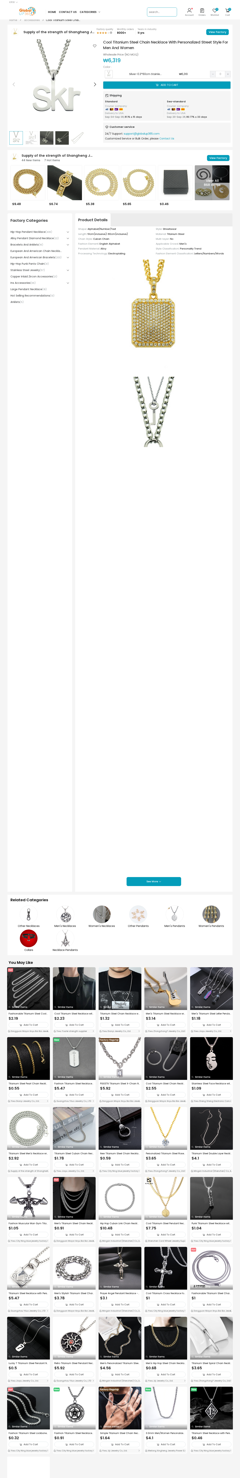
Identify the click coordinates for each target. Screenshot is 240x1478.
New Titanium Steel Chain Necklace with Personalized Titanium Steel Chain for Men (120, 1153)
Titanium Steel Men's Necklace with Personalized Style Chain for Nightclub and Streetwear (28, 1153)
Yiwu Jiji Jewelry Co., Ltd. (160, 1380)
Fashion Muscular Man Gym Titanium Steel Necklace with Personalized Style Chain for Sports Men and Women (28, 1223)
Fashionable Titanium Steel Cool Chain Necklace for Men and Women (27, 1013)
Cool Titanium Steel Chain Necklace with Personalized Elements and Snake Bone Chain (165, 1083)
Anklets (17, 302)
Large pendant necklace (28, 289)
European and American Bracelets (36, 257)
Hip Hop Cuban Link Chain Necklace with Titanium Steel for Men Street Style (120, 1223)
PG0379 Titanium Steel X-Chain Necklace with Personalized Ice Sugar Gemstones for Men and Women (120, 1083)
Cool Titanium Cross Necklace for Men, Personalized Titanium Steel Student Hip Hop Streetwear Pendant (166, 1293)
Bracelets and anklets (26, 244)
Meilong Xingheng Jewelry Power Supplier (165, 1451)
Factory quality (105, 29)
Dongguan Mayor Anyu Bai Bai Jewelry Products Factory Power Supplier (28, 1031)
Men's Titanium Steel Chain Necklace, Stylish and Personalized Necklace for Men (73, 1223)
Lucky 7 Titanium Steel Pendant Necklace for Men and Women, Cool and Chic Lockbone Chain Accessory (28, 1363)
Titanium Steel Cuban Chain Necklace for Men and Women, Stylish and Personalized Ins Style (74, 1153)
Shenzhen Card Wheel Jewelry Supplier (165, 1241)
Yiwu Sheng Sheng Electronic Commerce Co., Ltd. (211, 1101)
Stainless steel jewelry (27, 270)
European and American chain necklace (36, 251)
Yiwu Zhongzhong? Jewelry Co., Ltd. (166, 1031)
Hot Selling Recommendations (32, 295)
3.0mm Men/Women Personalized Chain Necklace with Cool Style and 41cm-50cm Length (165, 1433)
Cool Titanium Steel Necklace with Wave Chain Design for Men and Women (74, 1013)
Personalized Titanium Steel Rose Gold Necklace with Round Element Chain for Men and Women (166, 1153)
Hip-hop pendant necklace (31, 232)
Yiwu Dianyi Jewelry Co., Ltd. (116, 1031)
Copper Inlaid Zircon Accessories (33, 276)
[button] (95, 84)
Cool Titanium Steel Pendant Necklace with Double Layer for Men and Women (166, 1223)
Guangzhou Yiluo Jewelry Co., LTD (73, 1101)
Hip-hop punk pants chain (29, 264)
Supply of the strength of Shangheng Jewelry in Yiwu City (28, 1171)
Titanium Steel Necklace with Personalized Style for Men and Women (28, 1293)
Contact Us (166, 138)
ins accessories (23, 283)
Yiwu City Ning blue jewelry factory (120, 1170)
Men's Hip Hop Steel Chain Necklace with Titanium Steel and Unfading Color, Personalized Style (165, 1363)
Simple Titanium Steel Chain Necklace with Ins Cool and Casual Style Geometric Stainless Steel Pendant (120, 1433)
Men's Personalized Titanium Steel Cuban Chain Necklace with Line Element (120, 1363)
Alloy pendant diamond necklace (34, 238)
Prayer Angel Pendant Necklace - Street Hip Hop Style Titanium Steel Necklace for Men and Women (120, 1293)
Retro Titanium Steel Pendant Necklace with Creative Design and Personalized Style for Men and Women (74, 1363)
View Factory (217, 32)
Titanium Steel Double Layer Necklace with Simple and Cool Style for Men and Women (211, 1153)
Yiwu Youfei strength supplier (71, 1031)
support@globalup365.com (142, 134)
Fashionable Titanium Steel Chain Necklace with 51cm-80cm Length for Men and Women (211, 1293)
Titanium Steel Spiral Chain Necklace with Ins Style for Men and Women (211, 1363)
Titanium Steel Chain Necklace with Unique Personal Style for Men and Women (120, 1013)
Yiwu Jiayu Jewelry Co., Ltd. (207, 1031)
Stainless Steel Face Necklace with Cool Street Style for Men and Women (211, 1083)
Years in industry (147, 29)
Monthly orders (125, 29)
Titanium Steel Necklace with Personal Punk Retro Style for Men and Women (211, 1433)
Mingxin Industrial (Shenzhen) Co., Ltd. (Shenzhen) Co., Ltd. (211, 1171)
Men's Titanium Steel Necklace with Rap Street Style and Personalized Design (165, 1013)
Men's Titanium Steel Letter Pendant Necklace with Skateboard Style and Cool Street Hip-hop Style (211, 1013)
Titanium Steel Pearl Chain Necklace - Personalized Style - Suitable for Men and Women (28, 1083)
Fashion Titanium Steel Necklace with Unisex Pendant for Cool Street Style (74, 1083)
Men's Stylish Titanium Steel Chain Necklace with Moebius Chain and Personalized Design (74, 1293)
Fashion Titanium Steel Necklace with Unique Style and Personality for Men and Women (73, 1433)
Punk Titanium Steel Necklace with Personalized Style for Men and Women (211, 1223)
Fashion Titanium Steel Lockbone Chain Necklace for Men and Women (28, 1433)
